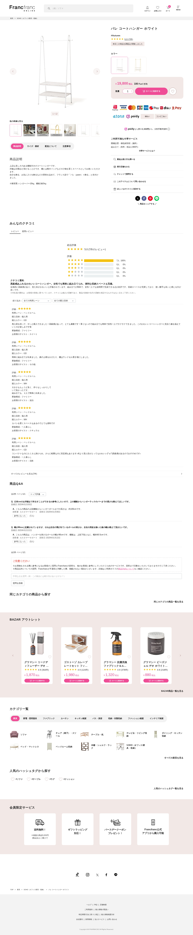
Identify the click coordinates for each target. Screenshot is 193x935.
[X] (97, 874)
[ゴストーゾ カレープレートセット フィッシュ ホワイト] (76, 643)
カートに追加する (39, 680)
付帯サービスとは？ (147, 151)
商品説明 (17, 146)
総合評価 (71, 245)
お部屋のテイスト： (21, 334)
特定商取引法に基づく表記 (89, 914)
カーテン (65, 718)
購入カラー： (18, 320)
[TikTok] (77, 874)
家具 (15, 718)
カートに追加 (153, 91)
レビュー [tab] (15, 231)
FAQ (95, 905)
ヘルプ (89, 905)
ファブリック (49, 718)
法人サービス (99, 919)
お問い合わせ (112, 919)
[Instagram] (87, 874)
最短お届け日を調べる (126, 159)
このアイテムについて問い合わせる (131, 181)
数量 (117, 91)
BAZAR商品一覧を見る (172, 691)
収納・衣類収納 (115, 718)
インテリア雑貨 (156, 718)
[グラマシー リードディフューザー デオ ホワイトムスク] (37, 643)
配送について (51, 146)
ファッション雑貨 (136, 718)
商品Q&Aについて (126, 569)
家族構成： (17, 330)
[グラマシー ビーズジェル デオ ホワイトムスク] (156, 643)
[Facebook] (106, 874)
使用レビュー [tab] (28, 231)
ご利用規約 (88, 909)
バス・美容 (97, 718)
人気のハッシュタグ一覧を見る (168, 788)
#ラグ (52, 779)
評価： (15, 309)
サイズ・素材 (33, 146)
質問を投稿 (18, 583)
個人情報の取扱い (102, 909)
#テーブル (36, 779)
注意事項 (67, 146)
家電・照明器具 (30, 718)
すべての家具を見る (173, 758)
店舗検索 (103, 905)
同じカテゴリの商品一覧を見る (168, 601)
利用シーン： (18, 313)
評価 (69, 256)
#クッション (69, 779)
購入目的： (17, 316)
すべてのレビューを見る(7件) (24, 474)
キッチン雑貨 (80, 718)
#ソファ (19, 779)
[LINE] (116, 874)
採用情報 (88, 919)
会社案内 (79, 919)
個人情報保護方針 (107, 914)
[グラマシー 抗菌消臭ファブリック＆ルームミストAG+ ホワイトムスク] (116, 643)
